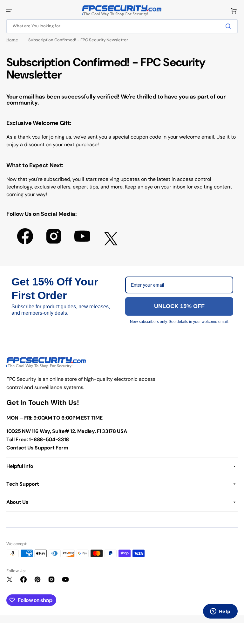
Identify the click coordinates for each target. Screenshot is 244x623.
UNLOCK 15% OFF (179, 306)
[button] (9, 11)
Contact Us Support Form (37, 447)
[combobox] (122, 26)
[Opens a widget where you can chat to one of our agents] (220, 612)
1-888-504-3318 (49, 439)
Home (12, 40)
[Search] (229, 26)
